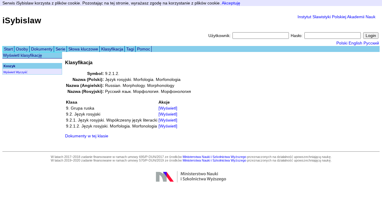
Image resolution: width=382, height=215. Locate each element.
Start (8, 49)
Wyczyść (21, 72)
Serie (60, 49)
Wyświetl (9, 72)
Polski (341, 43)
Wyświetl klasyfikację (22, 55)
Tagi (130, 49)
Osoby (22, 49)
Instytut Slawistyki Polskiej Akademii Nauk (336, 16)
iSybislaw (21, 20)
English (355, 43)
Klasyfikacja (112, 49)
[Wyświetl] (167, 108)
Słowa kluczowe (83, 49)
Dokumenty (42, 49)
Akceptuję (231, 3)
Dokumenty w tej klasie (86, 135)
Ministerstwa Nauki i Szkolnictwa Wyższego (214, 157)
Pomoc (143, 49)
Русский (371, 43)
